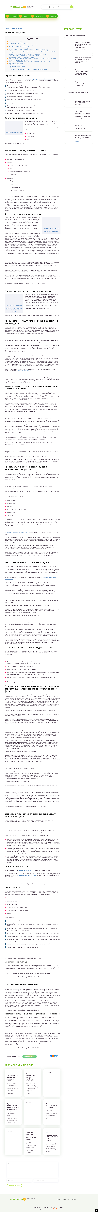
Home (7, 28)
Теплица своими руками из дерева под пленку (51, 1105)
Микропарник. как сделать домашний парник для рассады (52, 1137)
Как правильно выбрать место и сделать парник (22, 57)
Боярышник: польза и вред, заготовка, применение (81, 83)
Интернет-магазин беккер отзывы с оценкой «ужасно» (77, 93)
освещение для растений (24, 370)
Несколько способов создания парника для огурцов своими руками (13, 1077)
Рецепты (53, 16)
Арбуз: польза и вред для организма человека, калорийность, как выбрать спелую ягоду (83, 72)
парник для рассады (32, 79)
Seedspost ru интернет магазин (75, 35)
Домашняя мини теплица (15, 63)
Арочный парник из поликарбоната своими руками (25, 55)
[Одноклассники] (53, 1056)
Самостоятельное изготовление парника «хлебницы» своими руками (32, 1077)
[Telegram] (57, 1056)
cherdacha (17, 7)
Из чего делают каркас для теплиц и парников (23, 45)
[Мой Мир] (55, 1056)
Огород (13, 16)
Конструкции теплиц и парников (17, 43)
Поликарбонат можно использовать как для (17, 532)
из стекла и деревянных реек (27, 875)
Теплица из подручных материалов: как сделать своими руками (31, 1136)
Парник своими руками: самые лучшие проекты (22, 48)
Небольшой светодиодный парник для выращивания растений (28, 69)
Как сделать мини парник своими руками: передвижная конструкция (28, 54)
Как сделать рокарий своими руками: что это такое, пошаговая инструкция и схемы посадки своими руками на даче (51, 231)
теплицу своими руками (26, 870)
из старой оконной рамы (46, 79)
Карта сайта (66, 1199)
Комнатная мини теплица (17, 66)
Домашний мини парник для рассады (21, 68)
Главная (58, 1199)
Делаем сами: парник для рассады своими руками (13, 133)
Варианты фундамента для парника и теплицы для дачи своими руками (29, 61)
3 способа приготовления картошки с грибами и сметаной (83, 137)
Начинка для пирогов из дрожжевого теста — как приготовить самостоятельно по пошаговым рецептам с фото (83, 46)
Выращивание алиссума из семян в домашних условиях (83, 102)
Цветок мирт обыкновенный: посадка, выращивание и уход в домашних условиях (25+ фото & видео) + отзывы (82, 115)
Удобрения (39, 16)
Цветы (26, 16)
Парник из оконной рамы (15, 41)
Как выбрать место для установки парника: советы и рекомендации (28, 49)
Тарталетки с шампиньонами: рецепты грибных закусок (82, 126)
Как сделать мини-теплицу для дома (18, 46)
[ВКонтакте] (51, 1056)
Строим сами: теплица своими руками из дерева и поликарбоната (13, 1106)
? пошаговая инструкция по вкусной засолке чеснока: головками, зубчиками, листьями (83, 60)
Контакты (74, 1199)
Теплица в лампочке (16, 64)
